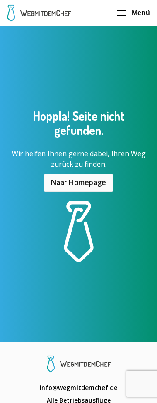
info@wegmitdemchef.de (78, 387)
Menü (141, 13)
